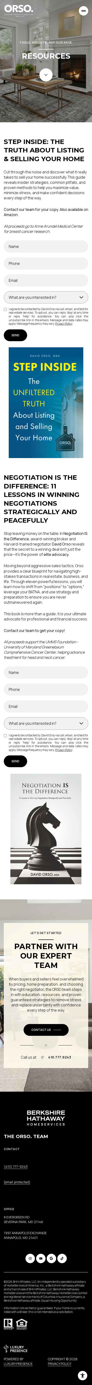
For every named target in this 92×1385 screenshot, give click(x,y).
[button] (46, 1030)
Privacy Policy (63, 324)
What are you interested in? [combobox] (32, 297)
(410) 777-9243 (16, 1166)
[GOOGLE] (51, 1258)
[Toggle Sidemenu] (83, 11)
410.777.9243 (59, 1057)
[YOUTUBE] (41, 1258)
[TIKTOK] (62, 1258)
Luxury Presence (18, 1363)
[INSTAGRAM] (30, 1258)
